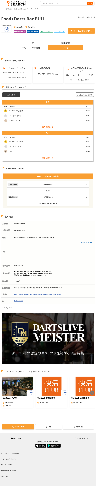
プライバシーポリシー (7, 465)
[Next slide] (92, 393)
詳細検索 (9, 9)
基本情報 (65, 43)
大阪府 (15, 9)
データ (65, 47)
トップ (3, 9)
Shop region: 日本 (82, 438)
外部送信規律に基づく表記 (8, 470)
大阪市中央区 (22, 9)
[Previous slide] (3, 393)
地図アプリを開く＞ (87, 243)
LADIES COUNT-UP (85, 95)
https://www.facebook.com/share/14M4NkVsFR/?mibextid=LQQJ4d (37, 294)
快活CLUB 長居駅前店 (46, 398)
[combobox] (63, 3)
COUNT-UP (11, 94)
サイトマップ (4, 476)
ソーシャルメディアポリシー (9, 459)
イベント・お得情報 (30, 47)
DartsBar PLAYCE (10, 398)
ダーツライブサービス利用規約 (10, 453)
